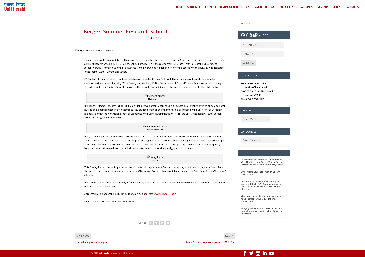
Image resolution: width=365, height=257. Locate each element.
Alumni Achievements (314, 7)
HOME (179, 7)
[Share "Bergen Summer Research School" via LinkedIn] (162, 223)
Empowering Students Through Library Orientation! (260, 173)
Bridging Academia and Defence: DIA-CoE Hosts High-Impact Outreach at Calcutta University (261, 211)
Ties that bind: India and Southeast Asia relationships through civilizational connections (261, 199)
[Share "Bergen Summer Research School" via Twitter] (156, 223)
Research (210, 7)
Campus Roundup (264, 7)
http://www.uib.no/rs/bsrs (162, 193)
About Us (353, 7)
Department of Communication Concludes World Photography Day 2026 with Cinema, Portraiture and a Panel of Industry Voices (262, 162)
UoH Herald (104, 253)
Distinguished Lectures (234, 7)
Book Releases (288, 7)
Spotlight (193, 7)
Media (336, 7)
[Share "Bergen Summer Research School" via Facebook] (151, 223)
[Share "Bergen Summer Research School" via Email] (168, 223)
